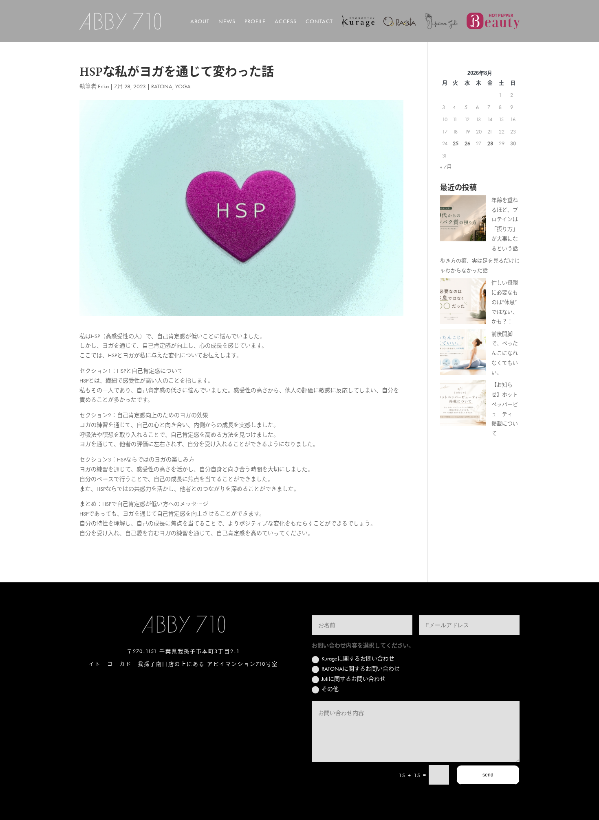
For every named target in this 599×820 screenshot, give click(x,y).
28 (490, 143)
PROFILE (255, 21)
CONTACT (319, 21)
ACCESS (286, 21)
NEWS (227, 21)
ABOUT (199, 21)
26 (467, 143)
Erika (103, 86)
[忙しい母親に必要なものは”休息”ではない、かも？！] (463, 302)
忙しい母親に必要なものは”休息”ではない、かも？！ (504, 302)
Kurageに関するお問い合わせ (358, 658)
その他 (330, 689)
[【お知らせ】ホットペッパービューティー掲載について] (463, 404)
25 (455, 143)
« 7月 (446, 166)
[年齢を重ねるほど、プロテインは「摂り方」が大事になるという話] (463, 220)
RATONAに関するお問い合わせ (361, 668)
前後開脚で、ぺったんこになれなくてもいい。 (504, 353)
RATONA (161, 86)
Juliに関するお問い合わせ (353, 678)
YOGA (183, 86)
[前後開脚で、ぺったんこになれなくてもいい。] (463, 353)
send (487, 775)
